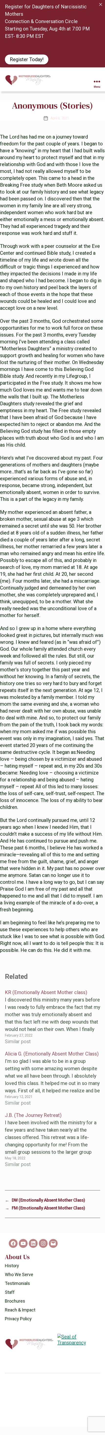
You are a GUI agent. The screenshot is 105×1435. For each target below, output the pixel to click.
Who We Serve (19, 1274)
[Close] (100, 4)
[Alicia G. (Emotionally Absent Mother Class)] (52, 1078)
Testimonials (17, 1283)
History (12, 1265)
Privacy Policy (18, 1318)
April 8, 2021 (59, 118)
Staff (10, 1292)
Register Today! (26, 59)
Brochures (15, 1301)
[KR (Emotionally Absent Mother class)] (52, 1017)
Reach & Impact (20, 1309)
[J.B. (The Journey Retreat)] (52, 1139)
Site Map (48, 1423)
